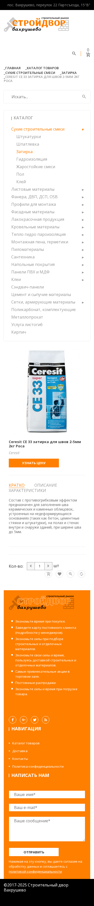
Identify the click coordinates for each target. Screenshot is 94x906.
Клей (21, 181)
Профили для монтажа (33, 204)
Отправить (34, 852)
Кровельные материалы (35, 227)
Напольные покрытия (33, 264)
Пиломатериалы (27, 249)
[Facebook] (12, 720)
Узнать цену (34, 463)
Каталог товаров (43, 68)
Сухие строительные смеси (30, 72)
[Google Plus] (23, 720)
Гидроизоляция (31, 159)
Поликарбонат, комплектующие (43, 309)
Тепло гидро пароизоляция (38, 234)
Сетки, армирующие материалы (43, 302)
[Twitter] (34, 720)
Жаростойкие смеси (35, 166)
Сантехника (23, 257)
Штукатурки (28, 136)
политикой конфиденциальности (35, 871)
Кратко (17, 485)
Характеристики (27, 490)
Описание (45, 485)
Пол (20, 174)
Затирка (69, 72)
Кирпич (18, 332)
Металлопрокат (27, 317)
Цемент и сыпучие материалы (41, 294)
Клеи (16, 279)
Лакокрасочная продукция (37, 219)
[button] (82, 129)
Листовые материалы (32, 189)
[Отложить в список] (59, 574)
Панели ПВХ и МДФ (30, 272)
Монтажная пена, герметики (39, 242)
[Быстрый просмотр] (70, 574)
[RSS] (45, 720)
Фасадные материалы (32, 212)
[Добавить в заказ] (48, 574)
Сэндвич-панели (27, 287)
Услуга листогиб (27, 324)
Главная (13, 68)
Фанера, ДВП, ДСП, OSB (34, 196)
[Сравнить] (81, 574)
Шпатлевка (27, 144)
